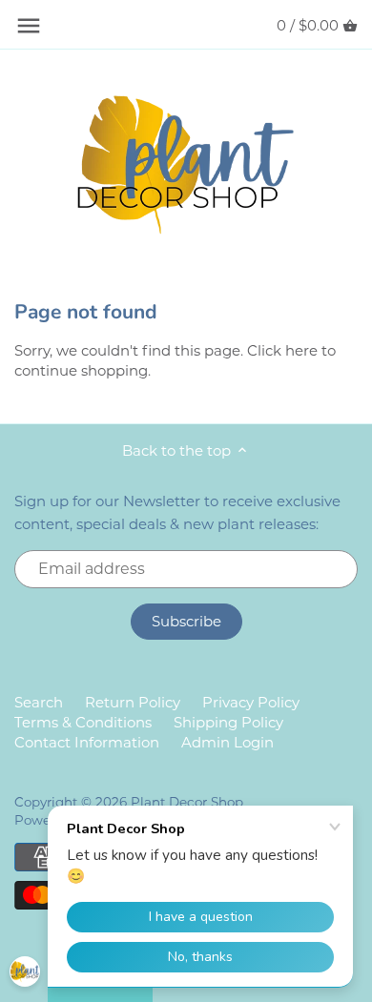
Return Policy (132, 702)
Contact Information (86, 742)
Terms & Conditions (83, 722)
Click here (282, 350)
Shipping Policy (228, 722)
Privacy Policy (251, 702)
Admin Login (227, 742)
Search (38, 702)
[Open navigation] (28, 25)
